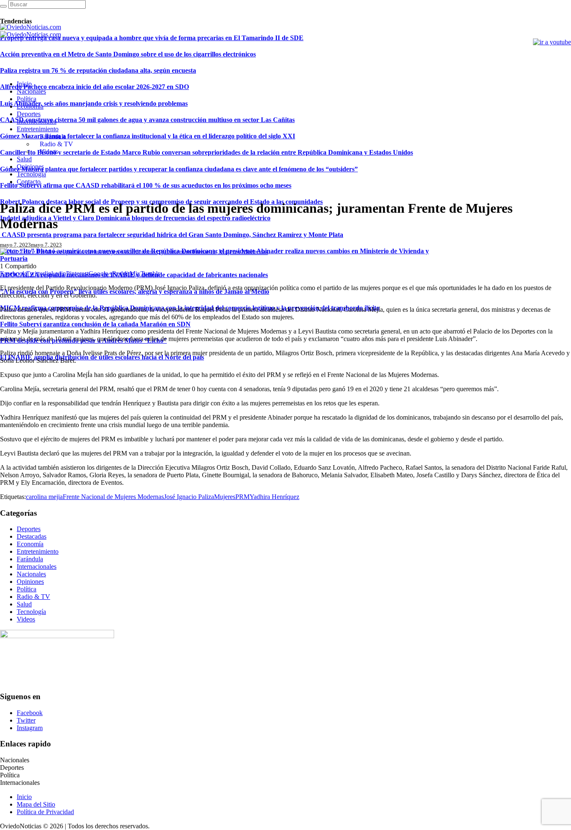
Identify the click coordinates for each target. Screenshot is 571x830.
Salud (24, 604)
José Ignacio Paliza (189, 496)
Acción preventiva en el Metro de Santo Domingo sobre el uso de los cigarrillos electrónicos (128, 54)
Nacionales (31, 574)
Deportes (29, 528)
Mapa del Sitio (36, 804)
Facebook (30, 712)
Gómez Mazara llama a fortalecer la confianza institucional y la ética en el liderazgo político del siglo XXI (147, 136)
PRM (242, 496)
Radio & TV (33, 596)
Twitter (26, 720)
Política (26, 589)
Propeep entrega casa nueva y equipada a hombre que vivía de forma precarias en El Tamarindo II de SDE (151, 37)
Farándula (30, 559)
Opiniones (30, 581)
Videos (26, 619)
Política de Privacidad (45, 811)
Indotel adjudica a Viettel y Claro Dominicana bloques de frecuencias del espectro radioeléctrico (135, 218)
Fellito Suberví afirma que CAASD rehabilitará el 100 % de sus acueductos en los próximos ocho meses (145, 185)
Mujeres (224, 496)
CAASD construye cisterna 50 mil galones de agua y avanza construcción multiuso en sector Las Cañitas (147, 119)
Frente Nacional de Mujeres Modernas (113, 496)
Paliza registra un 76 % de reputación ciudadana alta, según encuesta (98, 70)
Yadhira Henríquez (274, 496)
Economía (30, 543)
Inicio (24, 796)
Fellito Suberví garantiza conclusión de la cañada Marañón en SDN (95, 324)
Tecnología (31, 611)
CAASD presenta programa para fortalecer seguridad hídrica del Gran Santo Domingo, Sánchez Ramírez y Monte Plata (171, 234)
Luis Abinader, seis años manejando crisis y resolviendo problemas (94, 103)
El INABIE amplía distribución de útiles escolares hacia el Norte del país (102, 357)
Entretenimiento (38, 551)
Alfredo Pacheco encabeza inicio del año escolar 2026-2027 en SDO (94, 86)
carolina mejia (44, 496)
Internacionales (36, 566)
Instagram (30, 727)
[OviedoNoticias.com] (30, 30)
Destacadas (31, 536)
